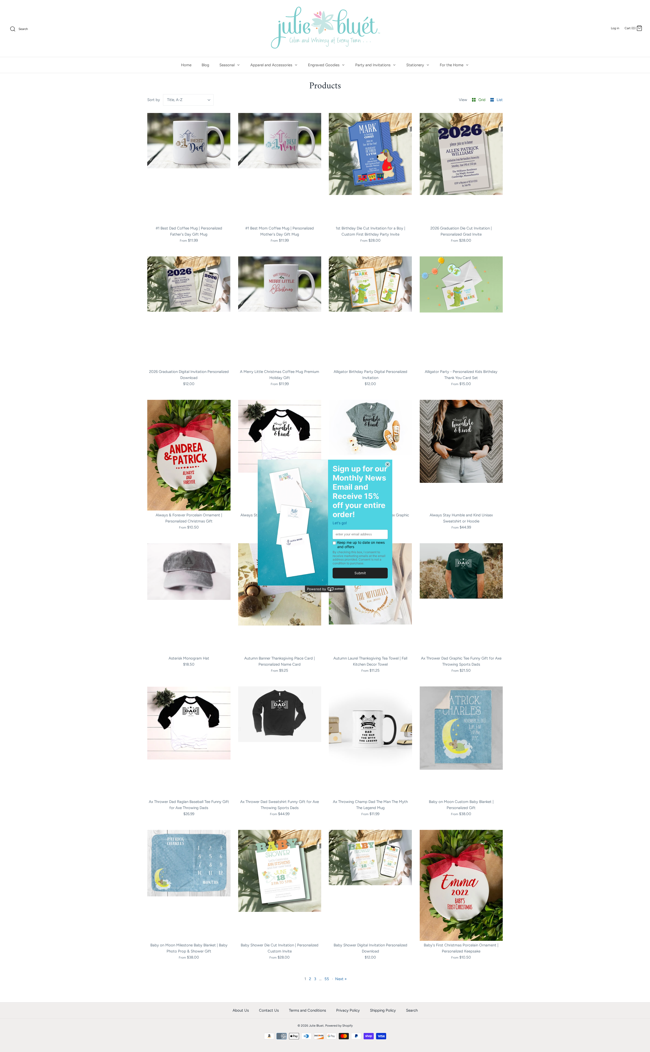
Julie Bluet (316, 1025)
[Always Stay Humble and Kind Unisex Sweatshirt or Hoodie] (461, 455)
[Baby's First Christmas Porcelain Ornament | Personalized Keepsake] (461, 885)
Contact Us (269, 1010)
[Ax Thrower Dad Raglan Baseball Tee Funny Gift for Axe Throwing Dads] (189, 741)
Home (186, 65)
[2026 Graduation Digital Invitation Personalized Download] (189, 311)
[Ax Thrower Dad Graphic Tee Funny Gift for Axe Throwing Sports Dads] (461, 598)
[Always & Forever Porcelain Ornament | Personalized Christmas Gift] (189, 455)
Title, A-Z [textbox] (175, 99)
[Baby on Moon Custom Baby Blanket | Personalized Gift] (461, 741)
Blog (205, 65)
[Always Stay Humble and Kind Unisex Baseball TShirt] (279, 455)
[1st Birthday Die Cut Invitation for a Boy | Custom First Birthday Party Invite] (370, 168)
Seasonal (227, 65)
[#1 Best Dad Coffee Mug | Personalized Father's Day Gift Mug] (189, 168)
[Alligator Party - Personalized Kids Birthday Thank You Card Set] (461, 311)
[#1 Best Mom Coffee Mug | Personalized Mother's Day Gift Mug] (279, 168)
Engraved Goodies (324, 65)
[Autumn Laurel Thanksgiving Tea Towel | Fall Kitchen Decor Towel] (370, 598)
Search (412, 1010)
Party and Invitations (373, 65)
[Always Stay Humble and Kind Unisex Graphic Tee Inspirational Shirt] (370, 455)
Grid (482, 99)
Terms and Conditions (307, 1010)
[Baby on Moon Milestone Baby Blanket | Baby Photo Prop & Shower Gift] (189, 885)
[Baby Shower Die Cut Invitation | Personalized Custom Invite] (279, 885)
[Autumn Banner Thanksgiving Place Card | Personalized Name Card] (279, 598)
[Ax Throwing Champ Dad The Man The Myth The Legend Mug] (370, 741)
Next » (341, 979)
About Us (241, 1010)
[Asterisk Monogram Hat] (189, 598)
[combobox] (188, 100)
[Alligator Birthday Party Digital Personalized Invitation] (370, 311)
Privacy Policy (348, 1010)
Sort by (153, 99)
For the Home (452, 65)
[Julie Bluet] (325, 28)
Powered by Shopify (339, 1025)
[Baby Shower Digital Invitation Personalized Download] (370, 885)
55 (326, 979)
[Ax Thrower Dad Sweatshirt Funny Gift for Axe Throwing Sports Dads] (279, 741)
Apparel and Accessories (271, 65)
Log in (615, 28)
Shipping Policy (383, 1010)
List (500, 99)
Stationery (415, 65)
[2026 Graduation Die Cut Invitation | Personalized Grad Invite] (461, 168)
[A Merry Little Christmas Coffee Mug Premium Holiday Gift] (279, 311)
